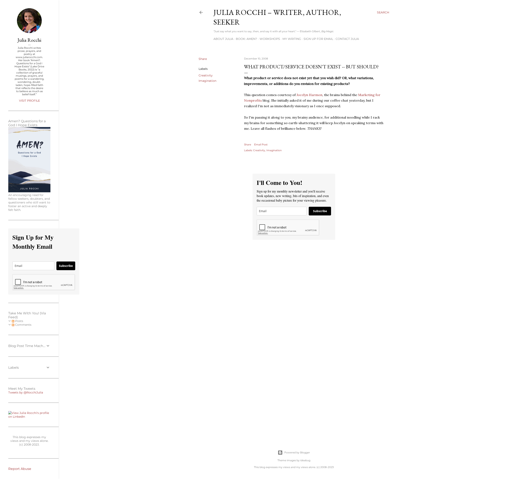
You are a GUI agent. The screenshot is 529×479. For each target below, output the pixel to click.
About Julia (223, 39)
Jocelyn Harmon (309, 95)
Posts (18, 321)
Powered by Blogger (297, 452)
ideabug (305, 460)
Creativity (206, 75)
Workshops (270, 39)
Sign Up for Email (318, 39)
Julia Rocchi (29, 40)
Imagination (207, 81)
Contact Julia (347, 39)
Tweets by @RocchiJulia (25, 392)
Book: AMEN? (246, 39)
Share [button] (203, 59)
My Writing (291, 39)
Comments (22, 325)
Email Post (261, 144)
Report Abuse (19, 469)
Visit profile (29, 100)
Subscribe (320, 211)
